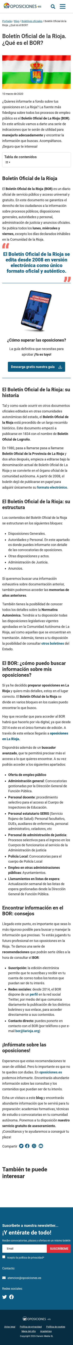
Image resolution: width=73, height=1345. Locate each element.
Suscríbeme (58, 1248)
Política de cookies (55, 1326)
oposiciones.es (50, 1072)
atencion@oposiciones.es (24, 1278)
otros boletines (52, 643)
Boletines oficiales (32, 21)
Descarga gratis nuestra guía (33, 367)
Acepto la (25, 1257)
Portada (7, 21)
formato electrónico (52, 487)
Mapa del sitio (29, 1331)
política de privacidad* (31, 1257)
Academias (46, 1331)
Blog (16, 21)
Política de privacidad (31, 1326)
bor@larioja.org (27, 1031)
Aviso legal (9, 1326)
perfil (34, 994)
